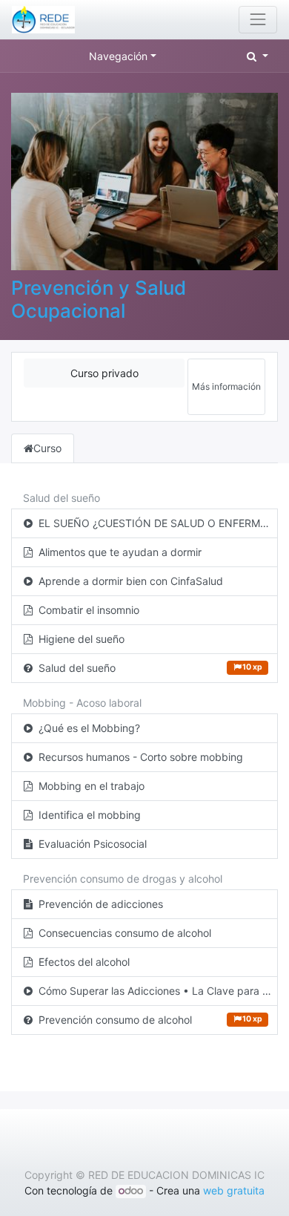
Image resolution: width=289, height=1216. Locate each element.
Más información (226, 386)
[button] (257, 56)
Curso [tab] (47, 448)
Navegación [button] (118, 56)
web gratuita (234, 1190)
